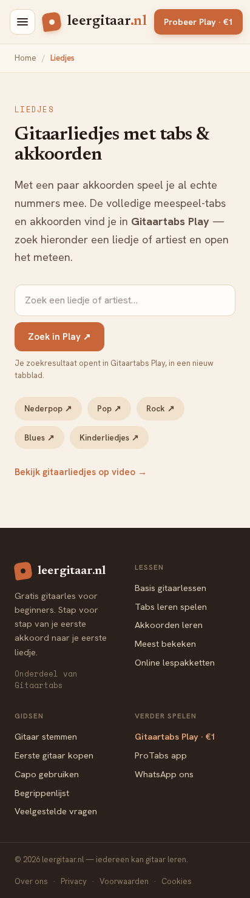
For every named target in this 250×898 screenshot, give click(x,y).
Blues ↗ (39, 437)
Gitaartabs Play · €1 (175, 736)
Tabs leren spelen (171, 606)
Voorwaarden (124, 881)
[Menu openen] (22, 22)
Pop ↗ (109, 408)
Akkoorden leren (169, 624)
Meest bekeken (165, 643)
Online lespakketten (175, 662)
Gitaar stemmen (46, 736)
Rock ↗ (160, 408)
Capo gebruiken (47, 774)
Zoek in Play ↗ (59, 337)
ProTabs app (161, 755)
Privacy (74, 881)
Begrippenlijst (42, 792)
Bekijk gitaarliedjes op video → (81, 472)
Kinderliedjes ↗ (109, 437)
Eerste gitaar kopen (54, 755)
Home (25, 58)
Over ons (31, 881)
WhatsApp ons (164, 774)
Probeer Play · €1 (198, 21)
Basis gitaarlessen (170, 587)
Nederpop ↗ (48, 408)
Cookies (176, 881)
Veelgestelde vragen (56, 811)
